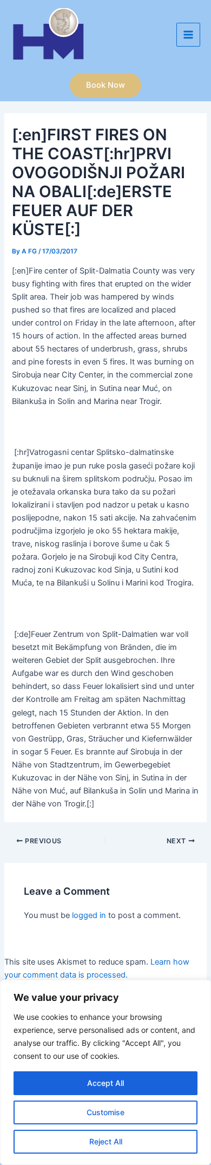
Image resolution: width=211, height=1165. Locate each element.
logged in (89, 915)
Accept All (105, 1083)
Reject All (105, 1141)
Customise (105, 1112)
